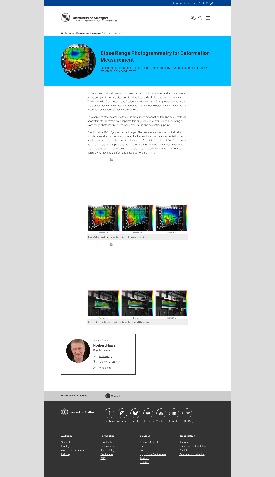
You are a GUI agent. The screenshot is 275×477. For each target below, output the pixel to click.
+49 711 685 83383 (109, 362)
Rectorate (184, 442)
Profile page (105, 356)
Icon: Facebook (109, 413)
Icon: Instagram (122, 413)
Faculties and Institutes (192, 446)
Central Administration (192, 454)
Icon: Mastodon (148, 413)
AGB (103, 458)
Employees (67, 446)
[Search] (200, 17)
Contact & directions (151, 442)
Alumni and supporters (74, 450)
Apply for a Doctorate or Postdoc (153, 456)
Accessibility (108, 450)
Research (69, 33)
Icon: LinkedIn (174, 413)
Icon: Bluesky (135, 413)
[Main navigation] (207, 17)
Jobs (142, 450)
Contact (115, 396)
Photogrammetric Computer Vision (91, 33)
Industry (65, 454)
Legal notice (107, 442)
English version (62, 33)
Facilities (184, 450)
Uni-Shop (145, 462)
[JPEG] (137, 219)
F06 (203, 3)
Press (143, 446)
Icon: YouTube (161, 413)
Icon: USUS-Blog (187, 413)
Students (66, 442)
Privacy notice (108, 446)
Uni (182, 3)
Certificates (107, 454)
